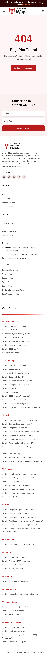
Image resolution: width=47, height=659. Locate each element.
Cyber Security (7, 235)
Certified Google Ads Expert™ (13, 337)
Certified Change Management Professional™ (18, 607)
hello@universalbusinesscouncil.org (21, 254)
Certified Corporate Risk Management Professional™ (21, 432)
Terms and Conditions (10, 270)
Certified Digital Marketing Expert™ (15, 326)
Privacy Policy (7, 274)
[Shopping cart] (42, 11)
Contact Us (6, 198)
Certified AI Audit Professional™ (14, 627)
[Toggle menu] (4, 11)
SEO (3, 227)
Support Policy (7, 278)
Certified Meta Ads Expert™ (12, 330)
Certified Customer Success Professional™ (18, 435)
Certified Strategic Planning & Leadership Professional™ (22, 461)
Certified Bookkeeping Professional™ (16, 581)
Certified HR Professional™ (12, 614)
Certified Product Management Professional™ (19, 493)
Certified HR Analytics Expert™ (13, 611)
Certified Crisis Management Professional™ (18, 478)
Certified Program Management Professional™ (19, 489)
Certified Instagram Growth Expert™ (15, 345)
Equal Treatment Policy (10, 294)
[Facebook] (19, 177)
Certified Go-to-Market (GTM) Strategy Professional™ (21, 407)
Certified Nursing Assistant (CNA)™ (14, 569)
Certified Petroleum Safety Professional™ (17, 443)
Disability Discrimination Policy (13, 290)
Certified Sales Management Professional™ (18, 457)
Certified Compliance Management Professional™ (20, 474)
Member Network (8, 202)
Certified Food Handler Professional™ (16, 513)
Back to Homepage (25, 68)
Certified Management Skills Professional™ (18, 485)
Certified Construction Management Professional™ (20, 439)
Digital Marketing (8, 223)
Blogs (4, 219)
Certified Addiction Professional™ (14, 557)
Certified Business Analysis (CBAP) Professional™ (20, 420)
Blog (3, 194)
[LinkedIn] (14, 177)
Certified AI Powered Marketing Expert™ (17, 341)
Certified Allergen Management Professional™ (19, 510)
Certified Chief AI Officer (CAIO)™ (14, 631)
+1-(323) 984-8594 (15, 258)
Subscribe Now (23, 128)
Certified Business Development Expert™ (17, 424)
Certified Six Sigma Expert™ (12, 497)
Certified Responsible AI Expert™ (14, 642)
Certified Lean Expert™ (10, 482)
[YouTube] (4, 177)
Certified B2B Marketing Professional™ (16, 396)
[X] (9, 177)
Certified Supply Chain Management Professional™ (20, 594)
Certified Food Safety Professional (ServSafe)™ (19, 525)
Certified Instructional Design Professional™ (18, 544)
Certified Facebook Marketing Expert (15, 404)
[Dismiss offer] (42, 3)
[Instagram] (24, 177)
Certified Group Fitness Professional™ (16, 565)
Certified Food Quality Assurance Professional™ (19, 517)
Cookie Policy (7, 286)
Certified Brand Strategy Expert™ (14, 400)
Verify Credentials (8, 206)
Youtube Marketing (9, 231)
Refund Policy (7, 282)
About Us (5, 190)
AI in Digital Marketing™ (10, 353)
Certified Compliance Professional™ (15, 428)
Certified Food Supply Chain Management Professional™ (22, 521)
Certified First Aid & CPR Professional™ (16, 561)
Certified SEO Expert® (10, 349)
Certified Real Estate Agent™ (12, 454)
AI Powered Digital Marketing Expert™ (16, 334)
